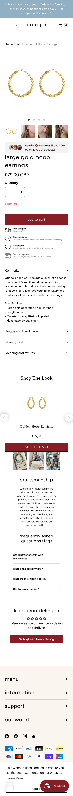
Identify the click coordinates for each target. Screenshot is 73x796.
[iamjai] (36, 25)
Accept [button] (36, 788)
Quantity (11, 183)
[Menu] (7, 25)
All (18, 44)
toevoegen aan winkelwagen (36, 447)
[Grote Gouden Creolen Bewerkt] (36, 83)
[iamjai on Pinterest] (18, 736)
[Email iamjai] (36, 736)
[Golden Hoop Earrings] (36, 420)
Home (9, 44)
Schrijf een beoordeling (36, 639)
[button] (36, 270)
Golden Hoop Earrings (36, 426)
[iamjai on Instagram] (27, 736)
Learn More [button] (14, 778)
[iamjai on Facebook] (9, 736)
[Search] (15, 25)
